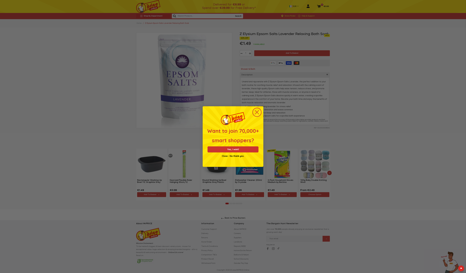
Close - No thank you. (233, 156)
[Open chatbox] (461, 268)
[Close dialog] (257, 112)
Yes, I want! (233, 149)
